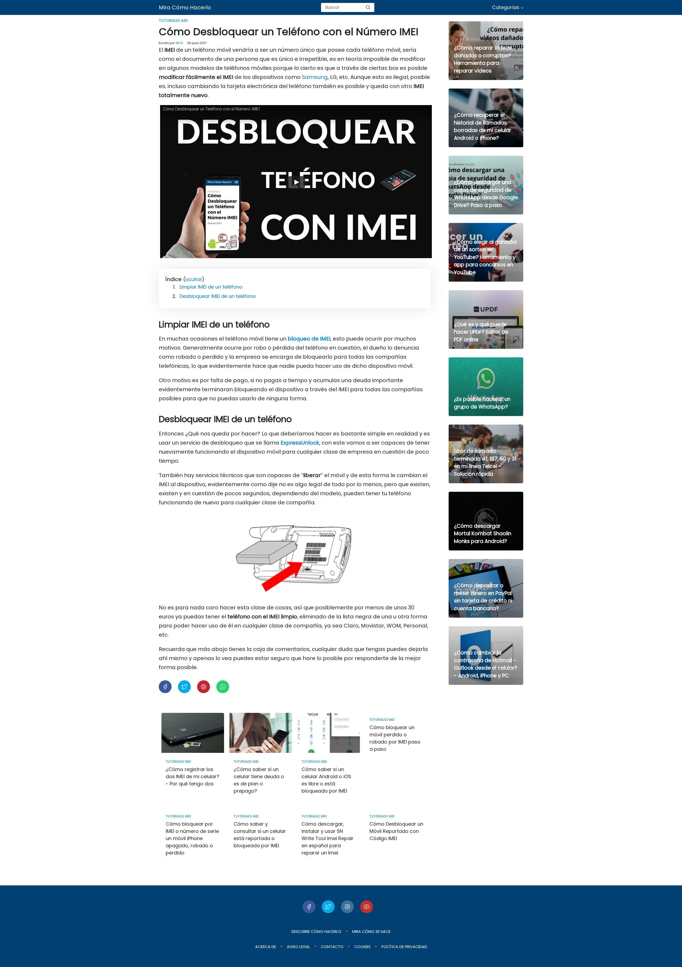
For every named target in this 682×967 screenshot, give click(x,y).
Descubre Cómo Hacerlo (316, 931)
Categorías (505, 7)
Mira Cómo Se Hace (371, 931)
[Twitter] (328, 906)
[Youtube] (366, 906)
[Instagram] (347, 906)
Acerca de (265, 946)
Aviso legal (298, 946)
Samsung (315, 77)
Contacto (332, 946)
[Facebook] (309, 906)
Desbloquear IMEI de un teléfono (218, 296)
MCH (179, 43)
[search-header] (368, 7)
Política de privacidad (404, 946)
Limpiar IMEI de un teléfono (211, 286)
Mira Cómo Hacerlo (185, 7)
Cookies (362, 946)
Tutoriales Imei (173, 20)
